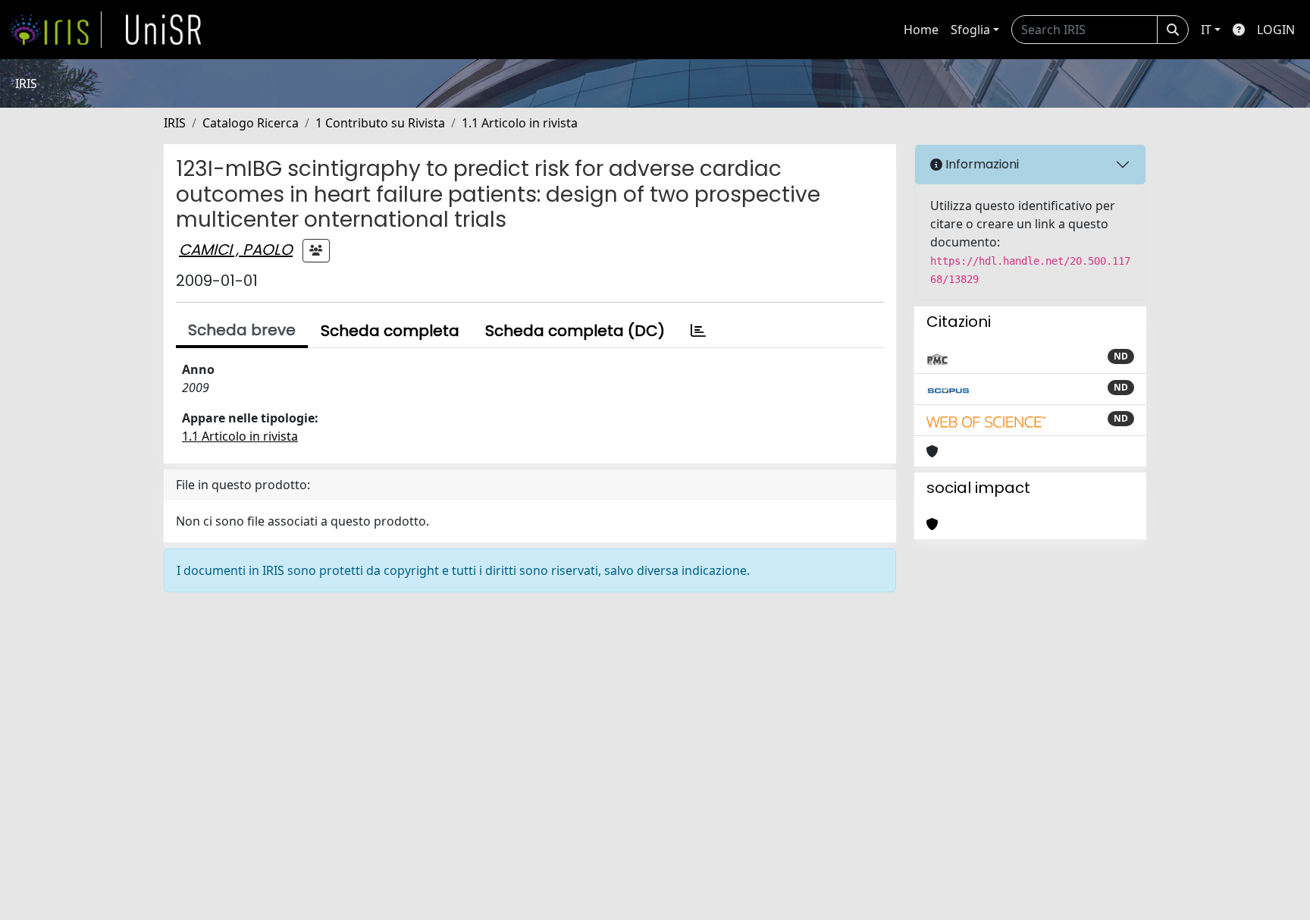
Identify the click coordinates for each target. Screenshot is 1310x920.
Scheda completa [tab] (390, 330)
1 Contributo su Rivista (380, 123)
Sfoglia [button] (970, 29)
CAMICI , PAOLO (236, 249)
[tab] (698, 331)
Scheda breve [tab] (242, 330)
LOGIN (1276, 29)
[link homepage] (55, 29)
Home (921, 29)
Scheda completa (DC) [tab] (575, 330)
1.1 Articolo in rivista (520, 123)
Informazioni (980, 164)
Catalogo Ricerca (250, 123)
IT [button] (1206, 29)
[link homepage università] (164, 29)
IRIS (175, 123)
